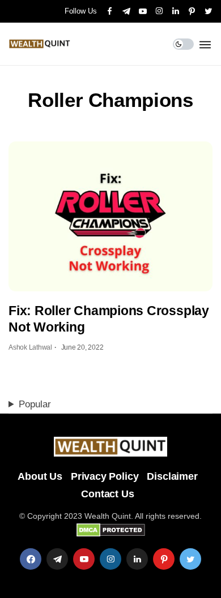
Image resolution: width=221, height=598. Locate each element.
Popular (35, 404)
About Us (40, 476)
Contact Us (107, 494)
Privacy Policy (104, 476)
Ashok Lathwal (30, 347)
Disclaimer (172, 476)
